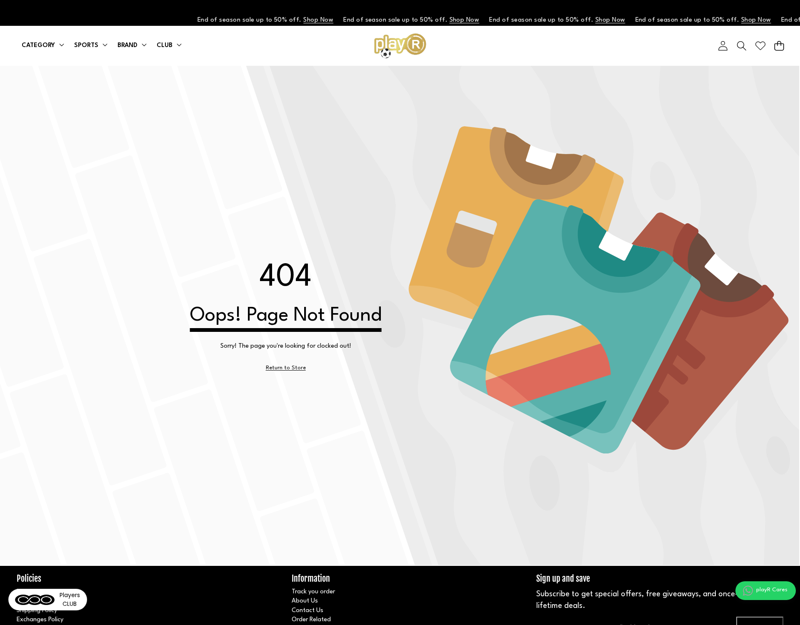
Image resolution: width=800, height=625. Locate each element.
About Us (305, 601)
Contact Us (307, 611)
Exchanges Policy (40, 620)
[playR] (400, 46)
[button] (779, 45)
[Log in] (722, 45)
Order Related (311, 620)
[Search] (741, 45)
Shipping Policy (37, 611)
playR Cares (772, 590)
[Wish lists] (760, 45)
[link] (286, 368)
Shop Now (311, 20)
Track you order (313, 592)
